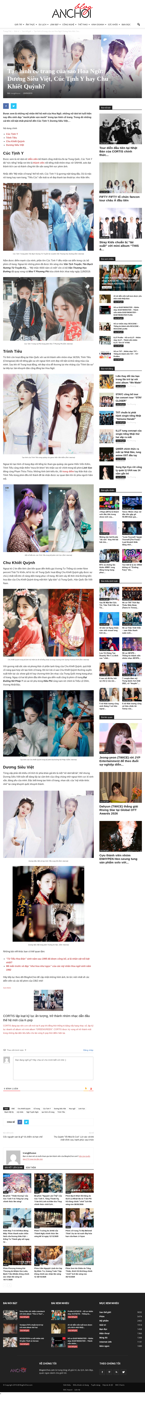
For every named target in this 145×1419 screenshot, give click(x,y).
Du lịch (42, 24)
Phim (6, 1192)
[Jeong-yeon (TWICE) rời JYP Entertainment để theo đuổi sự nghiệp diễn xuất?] (120, 738)
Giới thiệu (67, 1385)
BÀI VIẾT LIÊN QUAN (13, 1167)
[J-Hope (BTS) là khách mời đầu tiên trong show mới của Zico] (109, 503)
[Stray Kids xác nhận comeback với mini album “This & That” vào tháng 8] (10, 1315)
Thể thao (83, 24)
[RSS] (116, 1372)
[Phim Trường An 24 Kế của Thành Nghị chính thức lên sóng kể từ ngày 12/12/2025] (48, 1218)
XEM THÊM (31, 1167)
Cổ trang (37, 1109)
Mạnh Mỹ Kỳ (9, 1112)
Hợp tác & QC (108, 1385)
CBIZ (13, 1109)
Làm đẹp (54, 24)
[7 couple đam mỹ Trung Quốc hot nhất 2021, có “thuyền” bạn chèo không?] (132, 669)
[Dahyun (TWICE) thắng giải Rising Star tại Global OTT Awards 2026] (120, 787)
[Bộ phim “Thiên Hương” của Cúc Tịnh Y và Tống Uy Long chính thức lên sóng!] (17, 1183)
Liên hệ (77, 1390)
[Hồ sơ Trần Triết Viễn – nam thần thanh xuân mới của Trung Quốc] (132, 619)
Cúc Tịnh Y (12, 134)
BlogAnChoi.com (47, 1370)
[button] (138, 24)
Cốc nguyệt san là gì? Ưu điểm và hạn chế (22, 1137)
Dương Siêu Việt (15, 145)
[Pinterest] (109, 1372)
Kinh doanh (97, 24)
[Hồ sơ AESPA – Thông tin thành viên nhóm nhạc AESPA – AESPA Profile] (132, 644)
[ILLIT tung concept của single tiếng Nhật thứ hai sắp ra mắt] (106, 436)
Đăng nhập (88, 1050)
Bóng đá (103, 1337)
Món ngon (104, 1346)
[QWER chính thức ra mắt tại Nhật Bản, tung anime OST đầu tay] (106, 454)
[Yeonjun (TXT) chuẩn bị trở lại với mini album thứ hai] (10, 1329)
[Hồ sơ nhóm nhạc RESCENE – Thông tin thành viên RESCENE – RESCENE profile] (105, 326)
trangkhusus (29, 1153)
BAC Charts (119, 1385)
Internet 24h (105, 1341)
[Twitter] (123, 1372)
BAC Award (67, 1390)
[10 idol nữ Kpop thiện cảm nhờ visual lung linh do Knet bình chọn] (109, 619)
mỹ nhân (20, 1112)
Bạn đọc (126, 24)
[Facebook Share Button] (6, 106)
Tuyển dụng (95, 1385)
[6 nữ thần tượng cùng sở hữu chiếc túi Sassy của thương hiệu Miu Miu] (132, 694)
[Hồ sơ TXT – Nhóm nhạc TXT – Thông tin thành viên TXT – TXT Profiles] (105, 354)
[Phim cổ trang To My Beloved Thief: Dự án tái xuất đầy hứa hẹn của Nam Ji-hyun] (80, 1218)
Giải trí (18, 24)
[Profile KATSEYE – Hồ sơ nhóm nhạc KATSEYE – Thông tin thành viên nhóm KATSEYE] (58, 1315)
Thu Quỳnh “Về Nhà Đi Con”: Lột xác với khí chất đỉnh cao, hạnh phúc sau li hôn (74, 1138)
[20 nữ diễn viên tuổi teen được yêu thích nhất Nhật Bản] (105, 299)
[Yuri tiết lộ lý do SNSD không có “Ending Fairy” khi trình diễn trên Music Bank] (132, 556)
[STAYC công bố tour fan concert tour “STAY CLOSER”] (106, 400)
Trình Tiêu (11, 137)
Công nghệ (68, 24)
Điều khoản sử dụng (81, 1385)
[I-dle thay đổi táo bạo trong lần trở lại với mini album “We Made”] (106, 382)
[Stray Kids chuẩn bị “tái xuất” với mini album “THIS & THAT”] (120, 223)
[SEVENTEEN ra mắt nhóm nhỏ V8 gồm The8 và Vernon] (10, 1342)
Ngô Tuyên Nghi (32, 1112)
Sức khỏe (113, 24)
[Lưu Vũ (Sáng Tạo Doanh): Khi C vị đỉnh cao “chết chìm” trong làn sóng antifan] (109, 644)
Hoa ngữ (72, 1109)
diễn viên (33, 159)
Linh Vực (81, 1109)
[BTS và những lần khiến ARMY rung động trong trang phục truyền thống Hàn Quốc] (109, 556)
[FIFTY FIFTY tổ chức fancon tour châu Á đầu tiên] (120, 177)
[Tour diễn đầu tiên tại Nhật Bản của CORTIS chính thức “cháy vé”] (120, 129)
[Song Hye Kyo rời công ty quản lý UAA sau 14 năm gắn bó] (106, 472)
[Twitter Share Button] (14, 106)
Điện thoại (104, 1333)
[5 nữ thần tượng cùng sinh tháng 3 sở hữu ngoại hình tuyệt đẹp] (109, 694)
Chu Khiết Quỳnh (15, 141)
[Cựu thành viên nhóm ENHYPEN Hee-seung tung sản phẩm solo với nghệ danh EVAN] (120, 836)
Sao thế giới (19, 65)
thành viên (38, 163)
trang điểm (68, 471)
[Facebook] (102, 1372)
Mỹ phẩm (104, 1320)
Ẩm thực (30, 24)
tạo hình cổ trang (48, 1112)
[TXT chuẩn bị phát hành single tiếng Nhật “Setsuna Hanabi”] (106, 418)
